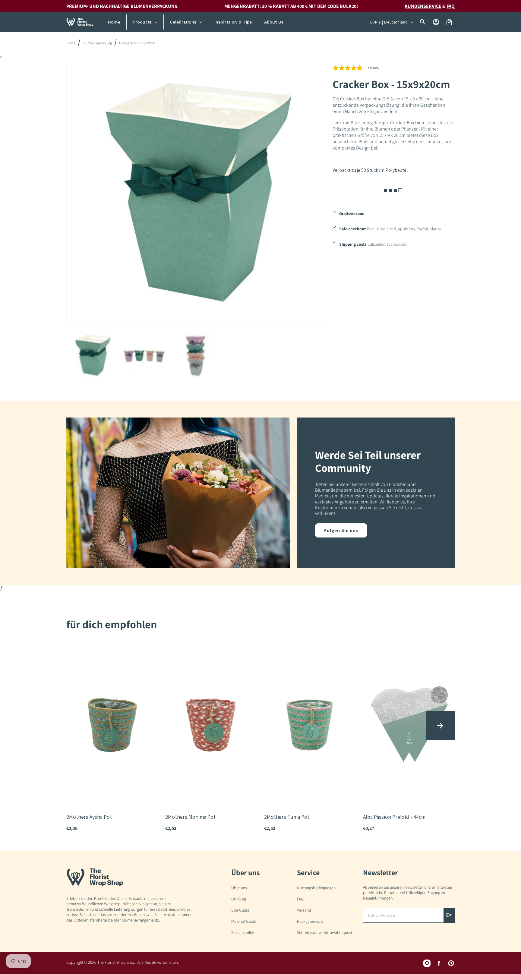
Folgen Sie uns (341, 530)
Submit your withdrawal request (324, 932)
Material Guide (243, 921)
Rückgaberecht (310, 921)
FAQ (451, 6)
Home (70, 43)
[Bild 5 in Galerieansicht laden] (144, 355)
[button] (440, 725)
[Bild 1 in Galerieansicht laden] (92, 355)
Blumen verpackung (97, 43)
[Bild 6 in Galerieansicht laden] (195, 355)
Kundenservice (423, 6)
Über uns (239, 887)
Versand (304, 910)
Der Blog (238, 899)
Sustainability (242, 932)
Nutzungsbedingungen (316, 887)
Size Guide (240, 910)
